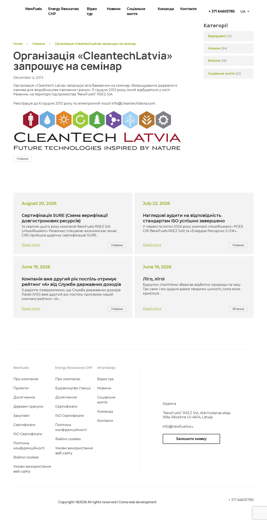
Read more (31, 245)
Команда (166, 9)
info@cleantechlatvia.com (133, 103)
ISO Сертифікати (27, 434)
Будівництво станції (73, 388)
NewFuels (33, 9)
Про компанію (25, 379)
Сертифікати (24, 425)
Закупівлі (21, 416)
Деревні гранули (28, 406)
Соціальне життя (136, 11)
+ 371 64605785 (222, 11)
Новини (114, 9)
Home (18, 44)
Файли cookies (26, 457)
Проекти (21, 388)
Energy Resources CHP (63, 11)
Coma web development (137, 502)
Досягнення (24, 397)
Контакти (188, 9)
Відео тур (92, 11)
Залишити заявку (191, 439)
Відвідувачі (217, 36)
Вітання (214, 60)
